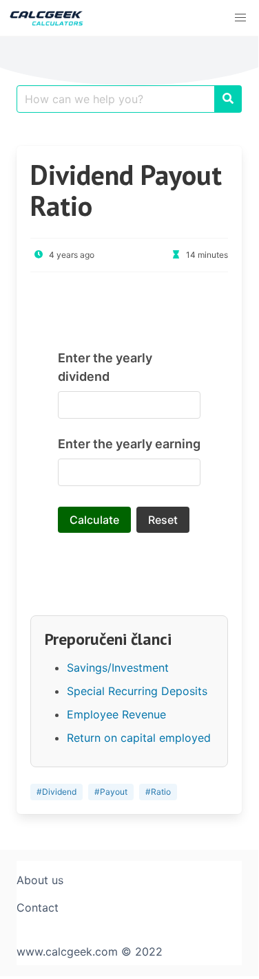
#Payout (110, 791)
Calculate (94, 520)
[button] (240, 18)
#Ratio (158, 791)
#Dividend (56, 791)
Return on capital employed (139, 738)
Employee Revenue (116, 714)
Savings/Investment (118, 667)
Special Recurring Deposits (137, 691)
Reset (163, 520)
